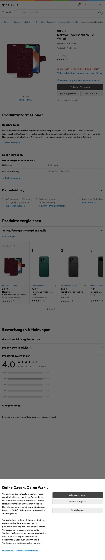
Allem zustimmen (77, 495)
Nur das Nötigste (77, 501)
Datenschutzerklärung (27, 550)
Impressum (7, 550)
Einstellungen (77, 510)
